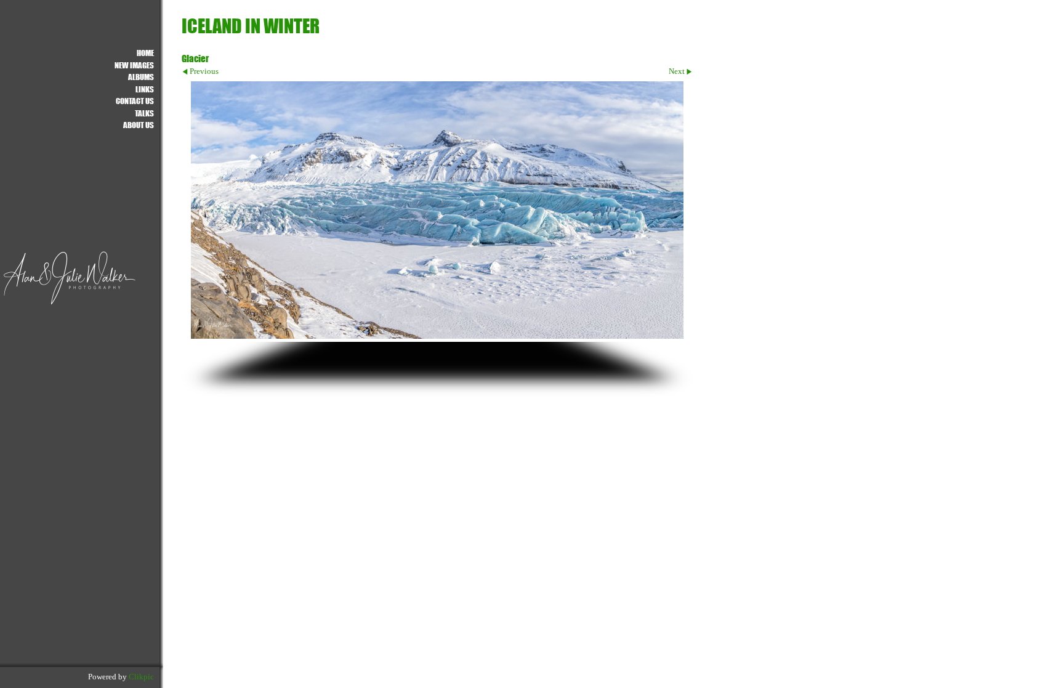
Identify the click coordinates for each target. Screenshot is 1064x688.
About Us (138, 125)
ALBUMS (141, 77)
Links (144, 89)
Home (145, 53)
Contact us (135, 101)
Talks (144, 113)
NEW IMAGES (134, 65)
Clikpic (141, 677)
